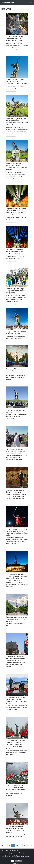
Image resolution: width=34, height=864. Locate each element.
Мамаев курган (7, 2)
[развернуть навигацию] (30, 2)
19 (20, 845)
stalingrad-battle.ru (24, 856)
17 (13, 845)
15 (5, 845)
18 (17, 845)
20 (24, 845)
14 (2, 845)
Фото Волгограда (12, 850)
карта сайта (16, 863)
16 (9, 845)
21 (28, 845)
